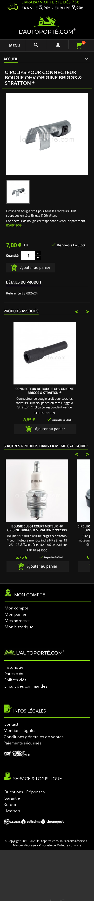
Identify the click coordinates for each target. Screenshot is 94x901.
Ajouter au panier (34, 267)
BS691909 (14, 225)
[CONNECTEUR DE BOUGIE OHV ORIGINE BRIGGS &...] (44, 353)
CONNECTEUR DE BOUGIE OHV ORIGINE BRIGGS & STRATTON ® (44, 390)
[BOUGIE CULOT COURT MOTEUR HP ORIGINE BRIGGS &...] (37, 490)
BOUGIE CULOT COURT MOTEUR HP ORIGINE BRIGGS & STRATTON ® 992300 (37, 528)
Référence (13, 293)
